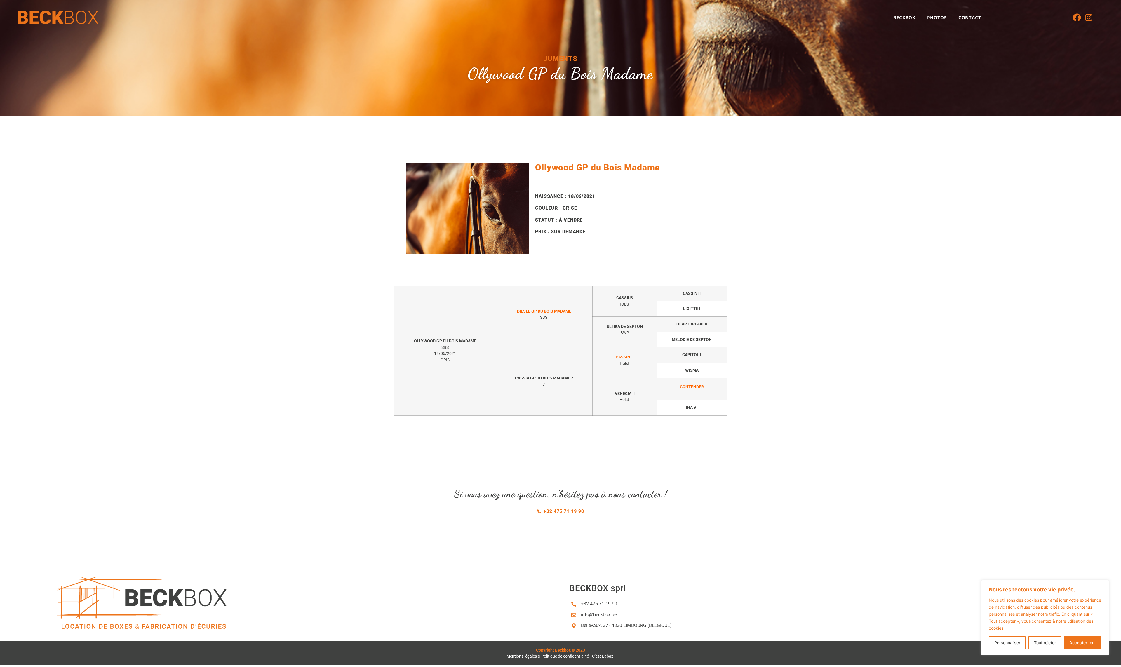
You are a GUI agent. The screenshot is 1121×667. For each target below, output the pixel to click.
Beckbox (904, 17)
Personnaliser (1007, 642)
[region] (1045, 617)
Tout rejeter (1045, 642)
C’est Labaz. (603, 656)
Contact (969, 17)
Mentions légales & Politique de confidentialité (547, 656)
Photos (936, 17)
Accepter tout (1082, 642)
